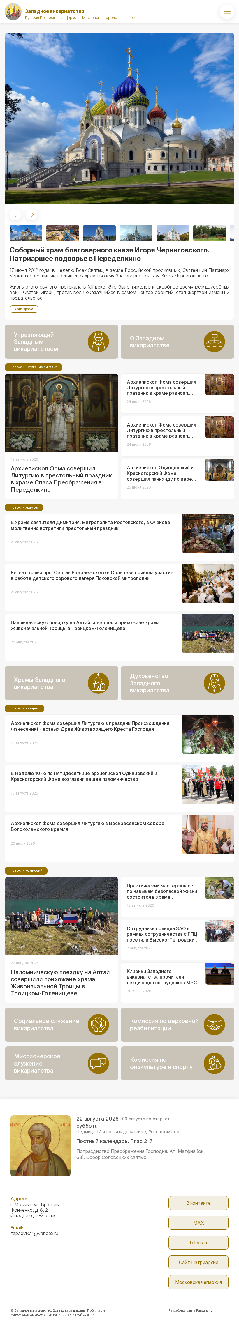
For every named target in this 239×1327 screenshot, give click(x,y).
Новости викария (24, 708)
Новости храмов (24, 507)
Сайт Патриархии (198, 1262)
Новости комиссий (26, 870)
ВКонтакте (198, 1203)
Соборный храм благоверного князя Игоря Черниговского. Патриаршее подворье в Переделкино (109, 254)
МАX (198, 1223)
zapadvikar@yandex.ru (34, 1233)
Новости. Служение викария (33, 367)
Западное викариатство (54, 11)
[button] (15, 214)
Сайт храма (24, 309)
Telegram (198, 1242)
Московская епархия (198, 1282)
